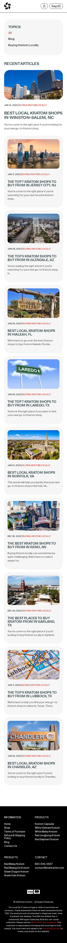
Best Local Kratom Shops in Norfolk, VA (31, 474)
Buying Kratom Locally (23, 45)
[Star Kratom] (7, 8)
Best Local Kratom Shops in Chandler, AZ (31, 765)
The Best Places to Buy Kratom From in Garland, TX (31, 622)
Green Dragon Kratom (16, 871)
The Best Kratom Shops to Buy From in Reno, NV (32, 545)
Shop (7, 827)
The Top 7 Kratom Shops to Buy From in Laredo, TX (32, 403)
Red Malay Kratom (14, 864)
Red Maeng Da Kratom (16, 867)
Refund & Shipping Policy (14, 837)
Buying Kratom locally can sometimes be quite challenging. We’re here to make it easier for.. (31, 557)
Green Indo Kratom (14, 875)
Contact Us (10, 846)
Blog (11, 39)
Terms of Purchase (14, 831)
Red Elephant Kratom (47, 839)
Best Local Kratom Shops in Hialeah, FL (31, 332)
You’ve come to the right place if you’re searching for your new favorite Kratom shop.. (31, 195)
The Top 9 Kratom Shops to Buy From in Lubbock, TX (32, 694)
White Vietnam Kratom (47, 827)
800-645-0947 (44, 864)
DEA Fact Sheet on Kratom (43, 922)
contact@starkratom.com (49, 867)
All (10, 32)
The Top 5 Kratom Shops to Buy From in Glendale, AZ (32, 258)
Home (7, 824)
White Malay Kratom (46, 831)
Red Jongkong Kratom (47, 835)
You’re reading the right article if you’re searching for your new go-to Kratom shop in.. (33, 269)
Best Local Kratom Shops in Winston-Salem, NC (33, 115)
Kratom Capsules (44, 824)
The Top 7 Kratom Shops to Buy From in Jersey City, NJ (32, 183)
